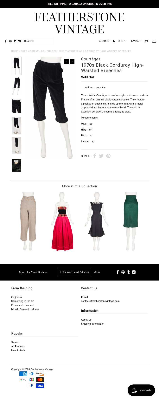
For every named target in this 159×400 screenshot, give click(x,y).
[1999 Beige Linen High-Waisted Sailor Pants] (28, 250)
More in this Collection (79, 186)
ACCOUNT (105, 41)
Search (15, 342)
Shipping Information (92, 323)
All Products (18, 346)
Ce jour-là (16, 297)
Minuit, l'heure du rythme (25, 309)
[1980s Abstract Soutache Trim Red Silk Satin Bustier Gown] (62, 250)
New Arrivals (18, 350)
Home (14, 50)
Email (84, 297)
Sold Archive (30, 50)
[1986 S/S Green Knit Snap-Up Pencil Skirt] (131, 250)
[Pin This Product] (108, 156)
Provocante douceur (22, 305)
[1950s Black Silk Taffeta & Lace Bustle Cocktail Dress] (96, 250)
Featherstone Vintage (41, 369)
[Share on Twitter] (101, 156)
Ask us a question (95, 87)
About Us (86, 319)
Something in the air (22, 301)
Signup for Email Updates (33, 272)
